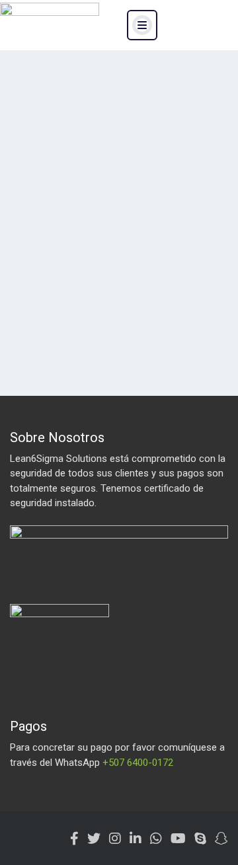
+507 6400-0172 (137, 763)
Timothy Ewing (181, 157)
